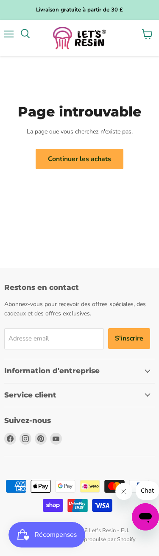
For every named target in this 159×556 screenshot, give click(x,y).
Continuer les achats (79, 159)
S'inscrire (129, 338)
